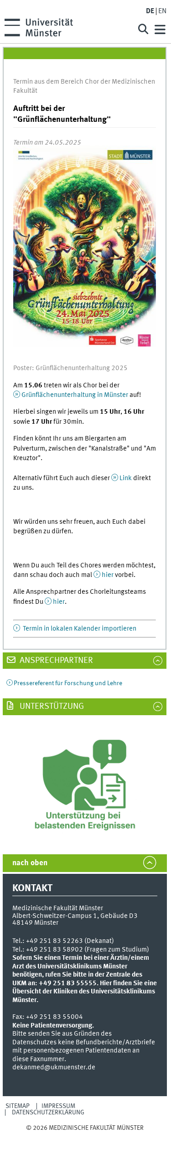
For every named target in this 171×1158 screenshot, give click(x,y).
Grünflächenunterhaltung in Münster (74, 395)
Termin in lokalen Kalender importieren (78, 628)
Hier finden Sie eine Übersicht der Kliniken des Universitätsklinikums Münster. (84, 992)
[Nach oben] (84, 1137)
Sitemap (17, 1106)
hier (108, 575)
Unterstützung (51, 706)
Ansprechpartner (55, 661)
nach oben (29, 863)
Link (125, 478)
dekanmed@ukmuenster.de (53, 1067)
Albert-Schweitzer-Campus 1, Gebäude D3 (75, 916)
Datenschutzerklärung (48, 1112)
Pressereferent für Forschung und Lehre (68, 683)
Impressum (58, 1106)
